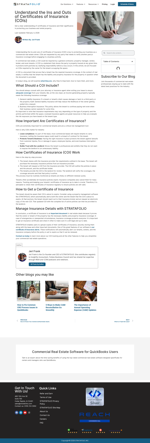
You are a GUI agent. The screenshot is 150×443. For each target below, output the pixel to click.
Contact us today (22, 236)
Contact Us (45, 415)
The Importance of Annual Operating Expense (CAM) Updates (85, 307)
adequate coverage (23, 93)
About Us (44, 411)
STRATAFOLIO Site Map (50, 408)
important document (59, 213)
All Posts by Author (37, 264)
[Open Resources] (98, 4)
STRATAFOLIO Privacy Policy (49, 402)
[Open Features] (84, 4)
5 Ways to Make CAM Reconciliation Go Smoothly (55, 307)
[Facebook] (16, 412)
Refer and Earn (46, 393)
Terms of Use (45, 397)
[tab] (19, 245)
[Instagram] (29, 412)
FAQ (41, 423)
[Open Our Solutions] (72, 4)
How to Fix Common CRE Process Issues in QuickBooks (27, 307)
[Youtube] (25, 412)
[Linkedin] (21, 412)
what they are (46, 81)
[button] (132, 61)
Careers (43, 419)
